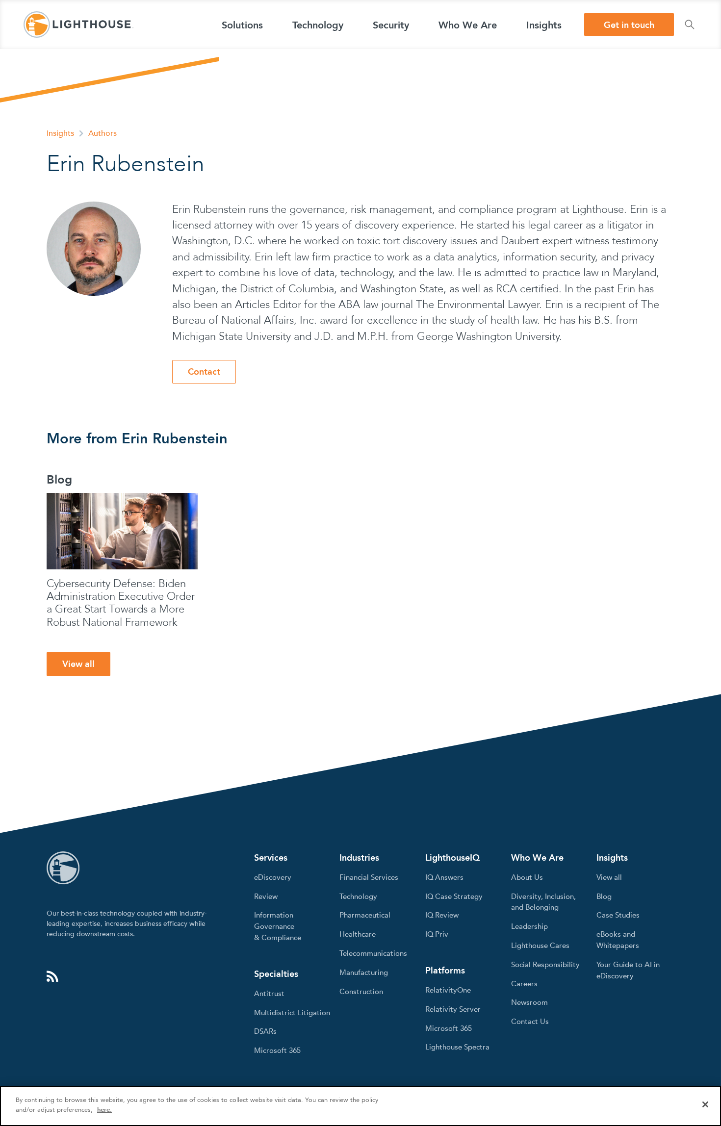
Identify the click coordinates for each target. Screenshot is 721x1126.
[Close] (705, 1104)
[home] (78, 24)
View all (78, 664)
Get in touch (629, 25)
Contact (204, 372)
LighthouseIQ (452, 858)
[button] (242, 24)
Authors (102, 133)
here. (104, 1109)
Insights (60, 133)
